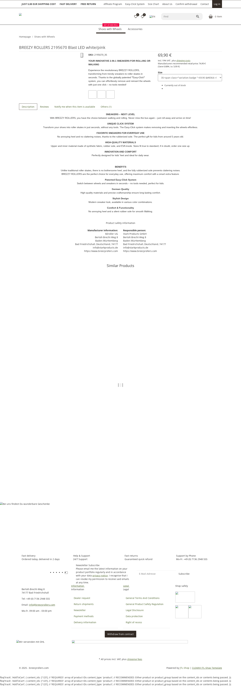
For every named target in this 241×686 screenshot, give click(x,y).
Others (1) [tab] (106, 106)
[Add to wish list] (101, 94)
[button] (136, 16)
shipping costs (183, 60)
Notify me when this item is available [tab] (74, 106)
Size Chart (153, 4)
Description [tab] (28, 106)
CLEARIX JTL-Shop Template (207, 667)
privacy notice (100, 575)
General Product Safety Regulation (144, 604)
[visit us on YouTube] (57, 573)
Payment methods (84, 616)
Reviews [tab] (44, 106)
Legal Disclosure (135, 610)
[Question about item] (110, 94)
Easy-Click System (135, 4)
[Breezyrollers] (42, 16)
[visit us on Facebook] (54, 573)
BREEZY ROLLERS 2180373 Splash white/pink (44, 481)
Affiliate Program (113, 4)
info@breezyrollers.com (42, 604)
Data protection (134, 616)
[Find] (199, 17)
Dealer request (82, 598)
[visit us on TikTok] (66, 573)
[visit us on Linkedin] (69, 573)
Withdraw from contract (120, 634)
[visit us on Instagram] (63, 573)
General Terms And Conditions (143, 598)
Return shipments (84, 604)
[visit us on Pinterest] (60, 573)
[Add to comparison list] (92, 94)
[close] (81, 55)
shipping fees (134, 659)
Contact (205, 4)
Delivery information (85, 622)
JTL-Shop (185, 667)
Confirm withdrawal (186, 4)
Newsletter (80, 610)
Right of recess (134, 622)
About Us (167, 4)
